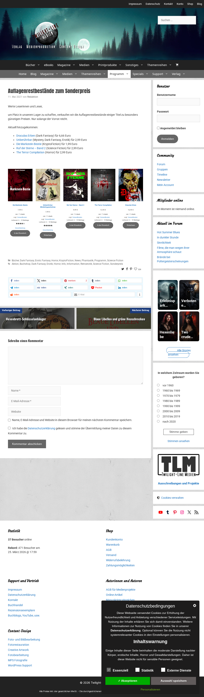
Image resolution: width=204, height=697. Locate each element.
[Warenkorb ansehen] (177, 65)
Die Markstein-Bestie (28, 144)
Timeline (162, 174)
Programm (117, 74)
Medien (84, 65)
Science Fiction (115, 260)
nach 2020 (169, 421)
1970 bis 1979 (171, 395)
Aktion (15, 263)
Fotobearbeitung (18, 655)
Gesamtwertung (20, 228)
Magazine (64, 65)
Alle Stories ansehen (179, 352)
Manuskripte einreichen (120, 600)
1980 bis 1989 (171, 400)
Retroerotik (86, 263)
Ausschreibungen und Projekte (178, 483)
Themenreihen (157, 65)
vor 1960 (168, 385)
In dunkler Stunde (167, 237)
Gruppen (162, 169)
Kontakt (168, 3)
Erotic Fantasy (42, 260)
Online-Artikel (114, 594)
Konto (180, 3)
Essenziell (120, 670)
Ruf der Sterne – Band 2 (31, 148)
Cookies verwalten (172, 497)
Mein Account (165, 185)
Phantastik (87, 260)
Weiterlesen (48, 235)
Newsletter (163, 179)
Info (64, 263)
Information (73, 263)
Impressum (135, 3)
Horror (54, 260)
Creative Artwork (18, 649)
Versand (111, 555)
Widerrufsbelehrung (118, 560)
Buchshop (25, 263)
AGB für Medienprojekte (120, 589)
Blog (199, 3)
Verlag (176, 74)
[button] (21, 280)
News (78, 260)
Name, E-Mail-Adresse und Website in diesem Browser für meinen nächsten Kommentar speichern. (72, 420)
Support (157, 74)
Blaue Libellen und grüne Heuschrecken (119, 319)
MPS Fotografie (17, 660)
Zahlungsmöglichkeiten (120, 565)
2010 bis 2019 (171, 416)
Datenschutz (153, 3)
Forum (161, 164)
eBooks (48, 65)
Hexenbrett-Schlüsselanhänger (26, 319)
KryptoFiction (66, 260)
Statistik (147, 670)
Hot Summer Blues (168, 232)
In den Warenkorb (20, 233)
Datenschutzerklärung (41, 428)
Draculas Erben (25, 135)
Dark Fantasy (27, 260)
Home (22, 74)
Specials (138, 74)
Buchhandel (15, 605)
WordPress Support (20, 665)
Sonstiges (132, 65)
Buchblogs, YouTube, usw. (24, 615)
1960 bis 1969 (171, 390)
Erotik (50, 263)
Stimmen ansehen (179, 441)
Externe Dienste (179, 670)
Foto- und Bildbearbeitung (24, 639)
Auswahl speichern (174, 680)
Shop (190, 3)
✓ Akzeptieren (127, 680)
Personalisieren (150, 689)
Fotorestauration (18, 644)
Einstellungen (161, 634)
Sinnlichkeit (164, 242)
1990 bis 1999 (171, 406)
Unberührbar (24, 139)
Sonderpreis (116, 263)
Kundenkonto (114, 539)
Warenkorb (113, 544)
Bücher (30, 65)
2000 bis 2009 (171, 411)
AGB (109, 549)
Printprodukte (107, 65)
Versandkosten (22, 217)
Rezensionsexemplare (21, 610)
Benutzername (166, 94)
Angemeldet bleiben (173, 128)
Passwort (163, 111)
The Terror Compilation (30, 152)
